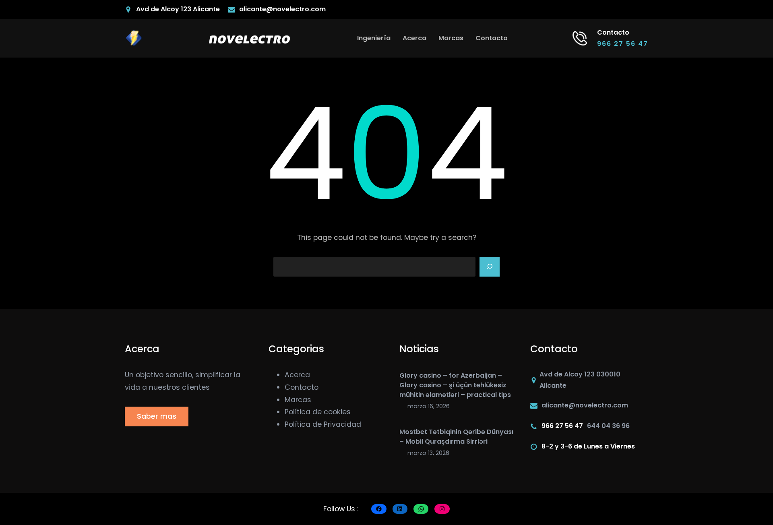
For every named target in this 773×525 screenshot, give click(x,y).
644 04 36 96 (608, 425)
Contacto (301, 387)
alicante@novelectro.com (282, 9)
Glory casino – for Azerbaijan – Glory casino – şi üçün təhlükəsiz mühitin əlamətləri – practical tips (455, 385)
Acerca (297, 375)
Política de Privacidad (323, 424)
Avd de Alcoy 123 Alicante (178, 9)
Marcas (298, 400)
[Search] (490, 267)
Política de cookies (318, 412)
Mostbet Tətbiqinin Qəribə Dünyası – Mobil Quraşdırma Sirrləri (456, 436)
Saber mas (156, 416)
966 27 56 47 (622, 43)
